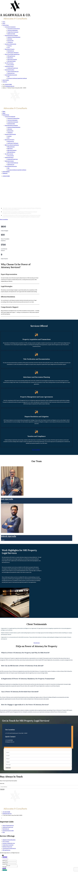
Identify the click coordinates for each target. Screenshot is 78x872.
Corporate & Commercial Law (13, 28)
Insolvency (9, 45)
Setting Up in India (11, 33)
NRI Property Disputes (12, 59)
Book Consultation (4, 219)
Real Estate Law (10, 50)
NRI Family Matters (11, 61)
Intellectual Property (9, 66)
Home (3, 21)
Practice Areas (5, 25)
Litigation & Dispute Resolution (13, 37)
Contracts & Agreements (12, 30)
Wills (8, 76)
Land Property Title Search (12, 52)
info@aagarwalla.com (9, 86)
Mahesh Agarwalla (8, 536)
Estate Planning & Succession (11, 74)
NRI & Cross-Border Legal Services (12, 54)
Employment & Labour (9, 69)
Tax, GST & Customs (9, 62)
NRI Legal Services (11, 56)
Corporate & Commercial (10, 26)
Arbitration (9, 38)
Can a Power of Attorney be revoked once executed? (20, 691)
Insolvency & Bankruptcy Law (8, 843)
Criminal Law (10, 42)
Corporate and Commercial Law (9, 848)
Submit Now (8, 767)
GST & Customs (10, 64)
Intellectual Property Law (12, 68)
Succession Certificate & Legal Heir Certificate (17, 78)
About (3, 23)
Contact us (4, 81)
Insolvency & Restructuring (10, 44)
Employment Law (11, 73)
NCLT (8, 47)
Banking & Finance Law (7, 846)
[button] (36, 653)
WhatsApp (4, 870)
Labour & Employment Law (13, 71)
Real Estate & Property (9, 49)
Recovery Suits (10, 40)
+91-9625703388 (6, 811)
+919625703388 (8, 84)
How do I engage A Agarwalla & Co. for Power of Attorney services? (25, 704)
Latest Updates (5, 80)
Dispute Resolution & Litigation (11, 35)
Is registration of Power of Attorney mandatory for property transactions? (28, 679)
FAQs (3, 832)
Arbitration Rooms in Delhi (8, 830)
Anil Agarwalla (7, 499)
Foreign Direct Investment (12, 32)
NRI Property (10, 57)
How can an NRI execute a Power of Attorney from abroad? (22, 666)
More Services (37, 642)
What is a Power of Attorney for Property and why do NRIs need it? (25, 653)
